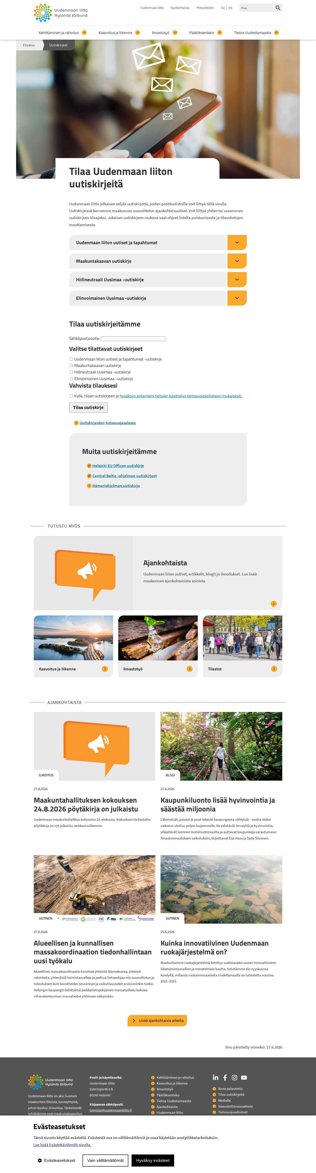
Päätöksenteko (201, 33)
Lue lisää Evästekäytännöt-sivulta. (62, 1144)
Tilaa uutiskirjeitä (231, 1094)
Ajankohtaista (180, 7)
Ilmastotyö (160, 33)
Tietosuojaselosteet (233, 1112)
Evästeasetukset (59, 1160)
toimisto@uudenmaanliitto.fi (111, 1110)
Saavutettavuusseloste (235, 1106)
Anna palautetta (230, 1088)
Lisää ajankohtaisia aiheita (161, 1020)
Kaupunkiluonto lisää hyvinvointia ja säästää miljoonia (218, 804)
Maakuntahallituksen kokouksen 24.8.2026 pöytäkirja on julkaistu (86, 804)
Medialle (224, 1100)
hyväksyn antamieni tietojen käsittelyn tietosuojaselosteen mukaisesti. (181, 396)
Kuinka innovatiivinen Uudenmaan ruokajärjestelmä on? (215, 947)
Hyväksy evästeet (152, 1160)
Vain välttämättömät (105, 1160)
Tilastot (215, 669)
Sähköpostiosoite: (85, 338)
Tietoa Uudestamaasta (252, 33)
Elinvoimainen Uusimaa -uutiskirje (103, 378)
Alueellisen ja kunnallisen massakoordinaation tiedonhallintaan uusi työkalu (93, 951)
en (230, 8)
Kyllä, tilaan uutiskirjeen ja (158, 396)
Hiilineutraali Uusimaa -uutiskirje (102, 372)
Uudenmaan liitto (152, 7)
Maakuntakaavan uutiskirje (97, 365)
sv (223, 8)
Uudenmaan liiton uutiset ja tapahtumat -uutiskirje (118, 359)
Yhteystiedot (204, 7)
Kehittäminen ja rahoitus (59, 33)
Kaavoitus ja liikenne (115, 33)
